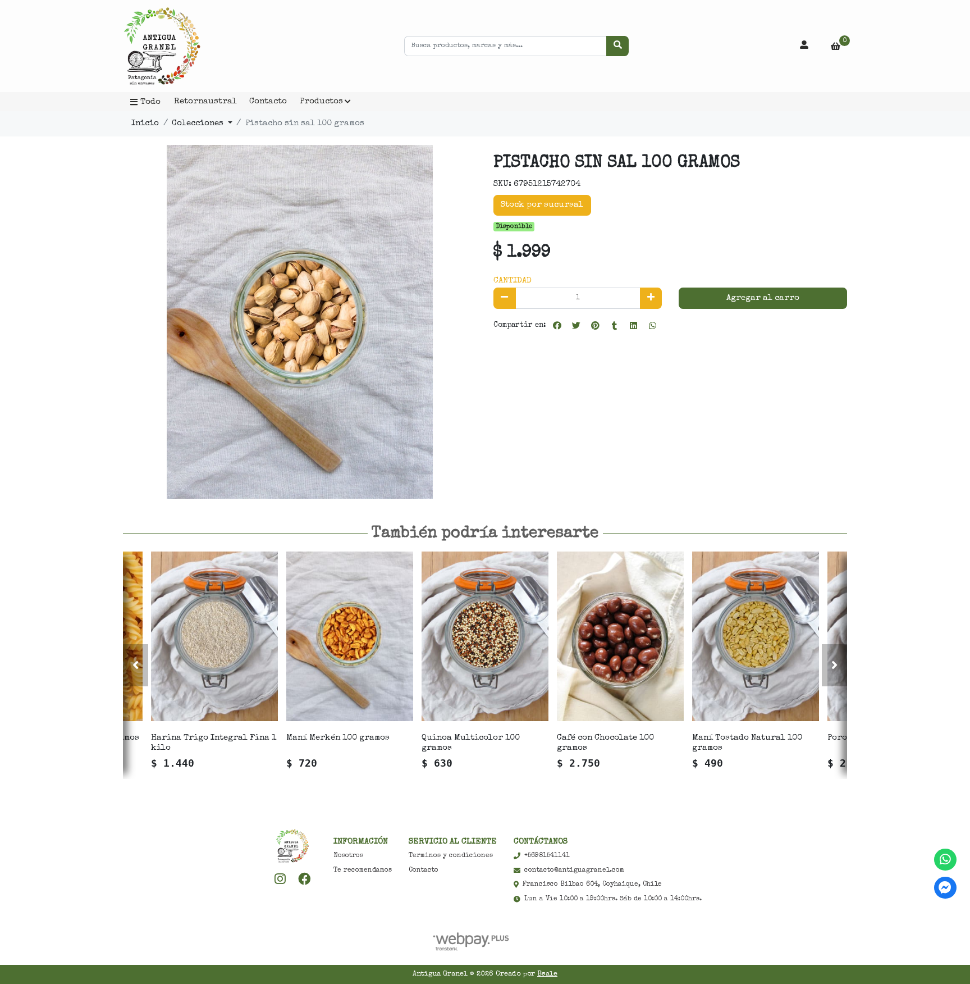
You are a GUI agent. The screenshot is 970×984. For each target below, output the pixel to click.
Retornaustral (205, 101)
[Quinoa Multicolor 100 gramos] (485, 636)
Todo (150, 102)
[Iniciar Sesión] (804, 46)
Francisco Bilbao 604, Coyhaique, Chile (592, 884)
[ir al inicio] (292, 846)
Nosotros (348, 856)
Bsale (547, 974)
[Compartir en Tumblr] (614, 325)
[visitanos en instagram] (280, 879)
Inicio (145, 123)
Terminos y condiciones (451, 856)
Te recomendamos (362, 870)
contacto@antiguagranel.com (574, 870)
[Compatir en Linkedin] (633, 325)
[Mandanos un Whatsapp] (945, 860)
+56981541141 (547, 856)
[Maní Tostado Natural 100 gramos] (755, 636)
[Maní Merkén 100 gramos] (349, 636)
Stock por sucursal (542, 205)
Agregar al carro (762, 298)
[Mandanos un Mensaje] (945, 888)
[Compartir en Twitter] (576, 325)
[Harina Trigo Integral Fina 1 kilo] (214, 636)
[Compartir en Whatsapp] (652, 325)
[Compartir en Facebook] (556, 325)
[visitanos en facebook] (304, 879)
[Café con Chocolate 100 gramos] (620, 636)
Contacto (268, 101)
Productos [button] (321, 101)
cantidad (512, 280)
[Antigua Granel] (179, 46)
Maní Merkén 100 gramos (338, 738)
